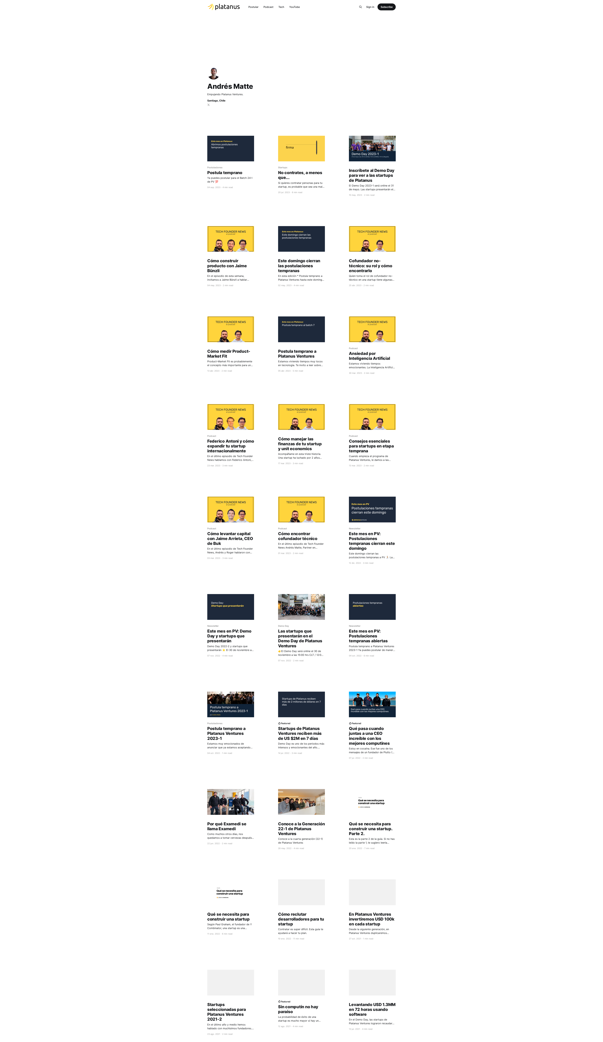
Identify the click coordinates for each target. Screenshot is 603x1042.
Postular (253, 6)
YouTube (294, 6)
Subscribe (387, 6)
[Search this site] (360, 6)
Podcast (268, 6)
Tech (281, 6)
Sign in (370, 6)
